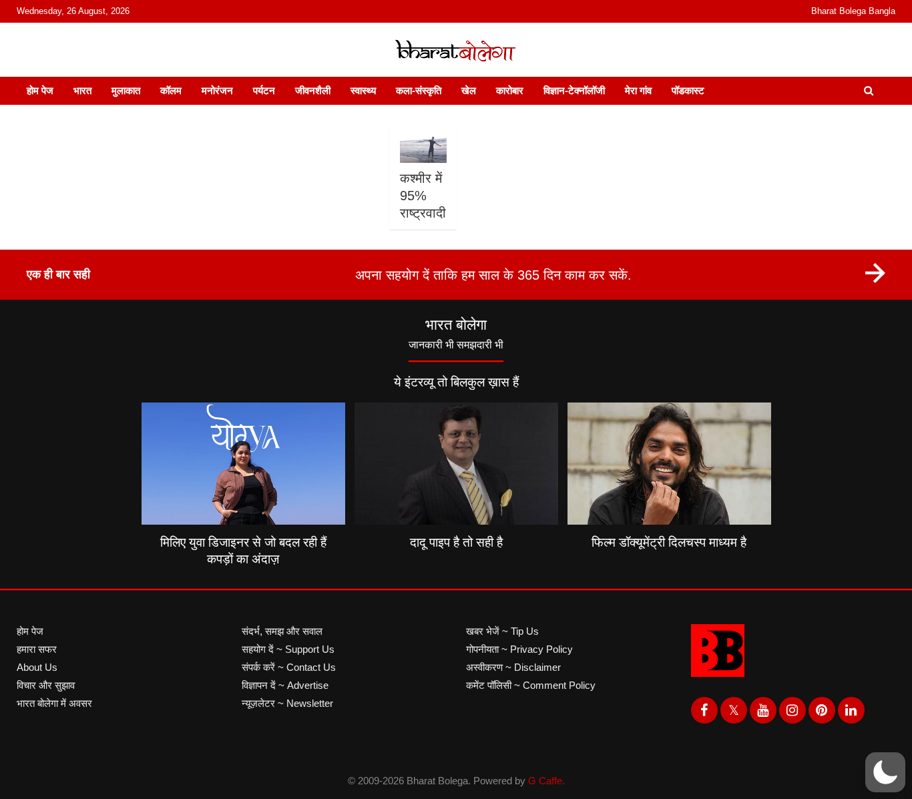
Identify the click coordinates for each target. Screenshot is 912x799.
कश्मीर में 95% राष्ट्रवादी (423, 195)
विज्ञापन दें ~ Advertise (285, 685)
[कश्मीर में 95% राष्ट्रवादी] (422, 149)
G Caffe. (546, 780)
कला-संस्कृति (418, 90)
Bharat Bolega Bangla (853, 11)
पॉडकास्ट (688, 90)
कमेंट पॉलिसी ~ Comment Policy (531, 685)
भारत (82, 90)
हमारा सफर (37, 649)
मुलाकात (125, 90)
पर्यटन (264, 90)
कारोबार (509, 90)
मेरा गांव (638, 90)
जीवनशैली (312, 90)
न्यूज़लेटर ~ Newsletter (287, 703)
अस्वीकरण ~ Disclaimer (513, 667)
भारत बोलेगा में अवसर (54, 703)
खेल (468, 90)
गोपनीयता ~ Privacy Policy (519, 649)
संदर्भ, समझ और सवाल (282, 631)
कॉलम (171, 90)
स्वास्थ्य (363, 90)
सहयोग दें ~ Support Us (288, 649)
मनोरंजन (217, 90)
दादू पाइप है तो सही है (456, 542)
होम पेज (40, 90)
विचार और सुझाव (46, 685)
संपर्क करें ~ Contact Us (289, 667)
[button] (885, 772)
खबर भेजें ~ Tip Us (502, 631)
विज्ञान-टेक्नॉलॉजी (574, 90)
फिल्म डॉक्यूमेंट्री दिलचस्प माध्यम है (669, 542)
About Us (37, 667)
